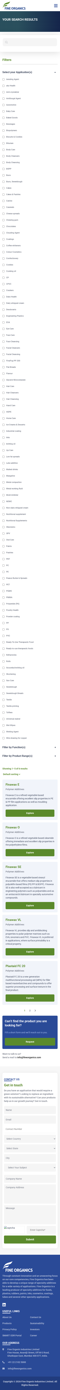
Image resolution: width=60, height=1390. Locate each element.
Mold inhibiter (12, 495)
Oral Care (10, 540)
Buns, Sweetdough (14, 182)
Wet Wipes (10, 725)
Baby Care (10, 111)
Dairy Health (11, 297)
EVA (8, 322)
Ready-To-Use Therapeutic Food (20, 642)
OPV (8, 533)
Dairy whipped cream (15, 303)
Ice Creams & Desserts (15, 425)
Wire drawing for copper (16, 738)
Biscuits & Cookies (14, 137)
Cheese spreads (13, 214)
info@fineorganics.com (29, 1057)
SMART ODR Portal (12, 1335)
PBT (8, 559)
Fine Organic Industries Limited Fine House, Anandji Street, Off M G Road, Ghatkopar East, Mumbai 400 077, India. (28, 1352)
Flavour (9, 373)
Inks (8, 437)
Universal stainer (13, 719)
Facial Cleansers (13, 348)
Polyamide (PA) (12, 604)
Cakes (8, 188)
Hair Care (10, 386)
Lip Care (9, 450)
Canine (9, 201)
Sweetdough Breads (14, 693)
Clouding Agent (13, 233)
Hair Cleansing (12, 399)
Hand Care (10, 405)
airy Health (10, 86)
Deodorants (11, 309)
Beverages (10, 124)
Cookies (9, 265)
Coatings (10, 239)
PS (7, 629)
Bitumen (9, 143)
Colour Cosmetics (13, 252)
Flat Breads (11, 367)
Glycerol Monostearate (15, 380)
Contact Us (35, 1317)
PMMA (9, 597)
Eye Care (10, 329)
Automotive (11, 105)
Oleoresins (10, 527)
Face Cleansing (12, 341)
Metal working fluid (14, 489)
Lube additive (12, 463)
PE (7, 572)
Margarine (10, 476)
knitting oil (10, 444)
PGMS (9, 591)
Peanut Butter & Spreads (16, 578)
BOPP (8, 169)
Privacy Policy (9, 1329)
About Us (7, 1317)
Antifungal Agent (13, 98)
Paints (9, 546)
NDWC (9, 501)
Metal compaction (14, 482)
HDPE (8, 412)
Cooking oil (11, 271)
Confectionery (12, 258)
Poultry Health (12, 610)
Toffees (9, 712)
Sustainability (37, 1323)
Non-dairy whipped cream (17, 508)
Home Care (11, 418)
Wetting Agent (12, 732)
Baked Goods (12, 118)
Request (30, 1041)
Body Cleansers (13, 156)
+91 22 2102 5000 (17, 1362)
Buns (8, 175)
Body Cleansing (13, 162)
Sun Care (10, 680)
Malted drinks (12, 469)
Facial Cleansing (13, 354)
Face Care (10, 335)
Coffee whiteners (13, 245)
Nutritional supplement (16, 514)
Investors (35, 1329)
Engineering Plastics (15, 316)
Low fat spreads (13, 457)
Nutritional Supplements (16, 521)
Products (7, 1323)
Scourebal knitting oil (15, 668)
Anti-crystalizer (12, 92)
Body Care (10, 150)
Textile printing (12, 706)
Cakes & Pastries (13, 194)
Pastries (9, 552)
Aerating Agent (12, 79)
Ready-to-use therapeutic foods (19, 648)
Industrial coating (13, 431)
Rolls (8, 661)
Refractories (11, 655)
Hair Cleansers (12, 393)
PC (7, 565)
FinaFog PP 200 (13, 361)
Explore (30, 813)
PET (8, 584)
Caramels (10, 207)
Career (33, 1335)
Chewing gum (12, 220)
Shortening (11, 674)
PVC (8, 636)
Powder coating (13, 616)
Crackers (10, 290)
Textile (9, 700)
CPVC (8, 284)
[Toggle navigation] (55, 6)
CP (7, 277)
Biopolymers (11, 130)
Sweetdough (11, 687)
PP (7, 623)
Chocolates (11, 226)
